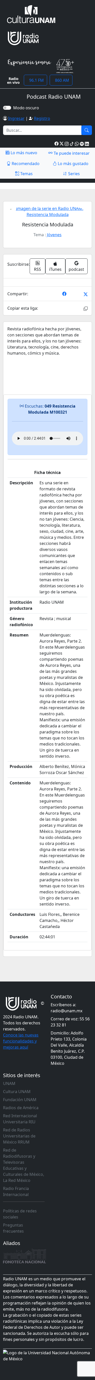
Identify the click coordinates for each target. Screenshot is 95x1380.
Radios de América (21, 1107)
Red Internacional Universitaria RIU (20, 1119)
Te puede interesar (71, 153)
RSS (37, 269)
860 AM (61, 80)
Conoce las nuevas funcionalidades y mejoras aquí (21, 1041)
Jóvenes (54, 234)
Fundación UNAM (19, 1099)
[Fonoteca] (24, 1255)
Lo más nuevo (23, 152)
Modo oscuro (27, 108)
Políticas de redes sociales (20, 1214)
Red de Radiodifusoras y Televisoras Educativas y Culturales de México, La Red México (23, 1165)
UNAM (9, 1083)
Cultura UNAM (17, 1091)
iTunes (55, 269)
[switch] (7, 108)
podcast (76, 269)
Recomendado (25, 163)
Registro (42, 118)
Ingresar (16, 118)
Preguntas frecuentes (13, 1228)
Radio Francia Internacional (16, 1191)
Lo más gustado (72, 163)
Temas (26, 173)
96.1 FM (35, 80)
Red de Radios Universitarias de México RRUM (19, 1136)
